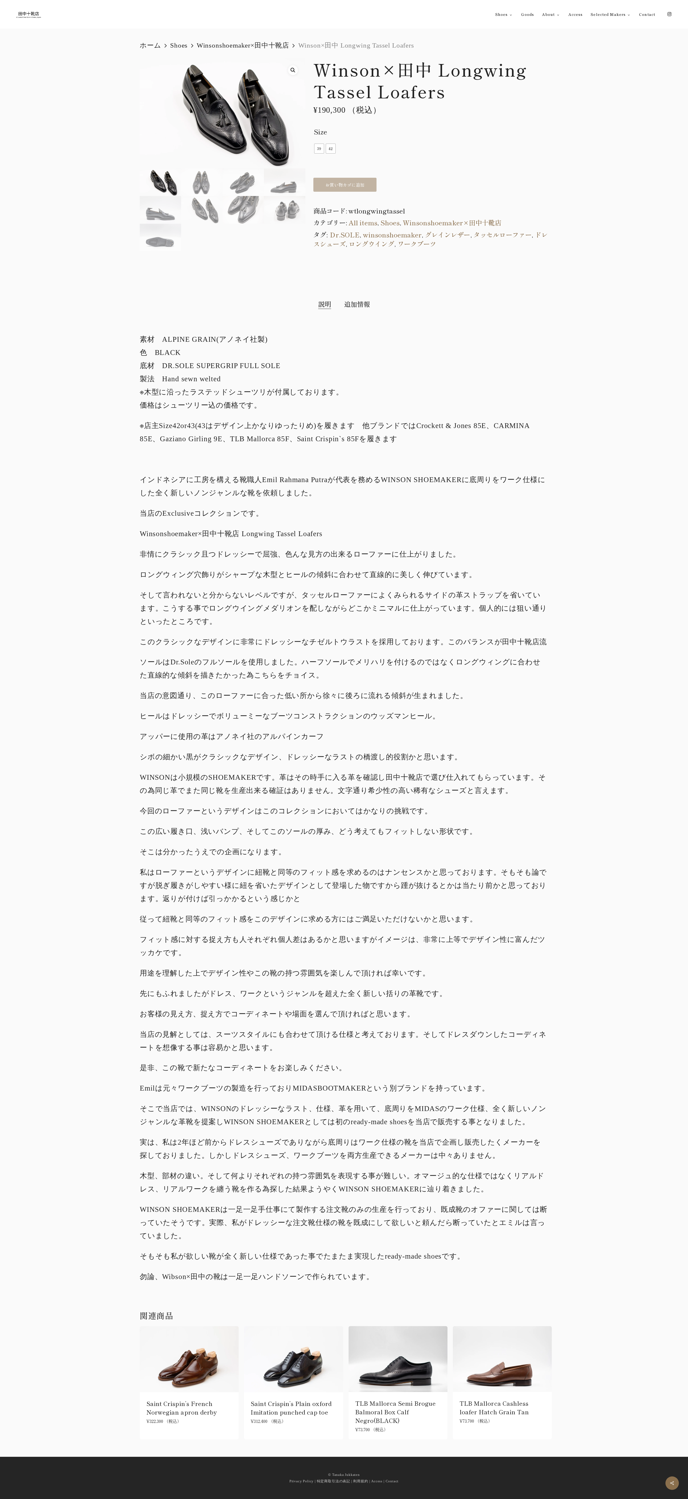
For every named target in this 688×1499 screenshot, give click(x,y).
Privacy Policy (301, 1481)
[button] (293, 70)
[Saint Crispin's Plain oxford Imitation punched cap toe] (293, 1359)
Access (376, 1481)
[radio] (319, 148)
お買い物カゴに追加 (344, 184)
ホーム (150, 45)
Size (320, 131)
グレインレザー (447, 234)
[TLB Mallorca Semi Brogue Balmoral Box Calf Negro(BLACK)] (398, 1359)
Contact (392, 1481)
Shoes (179, 45)
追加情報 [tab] (357, 304)
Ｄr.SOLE (344, 234)
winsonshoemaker (392, 234)
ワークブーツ (416, 243)
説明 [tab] (324, 304)
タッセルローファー (503, 234)
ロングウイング (371, 243)
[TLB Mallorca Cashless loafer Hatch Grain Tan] (502, 1359)
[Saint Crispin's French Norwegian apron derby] (189, 1359)
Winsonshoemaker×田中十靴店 (243, 45)
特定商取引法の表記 (333, 1481)
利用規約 (360, 1481)
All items (363, 222)
